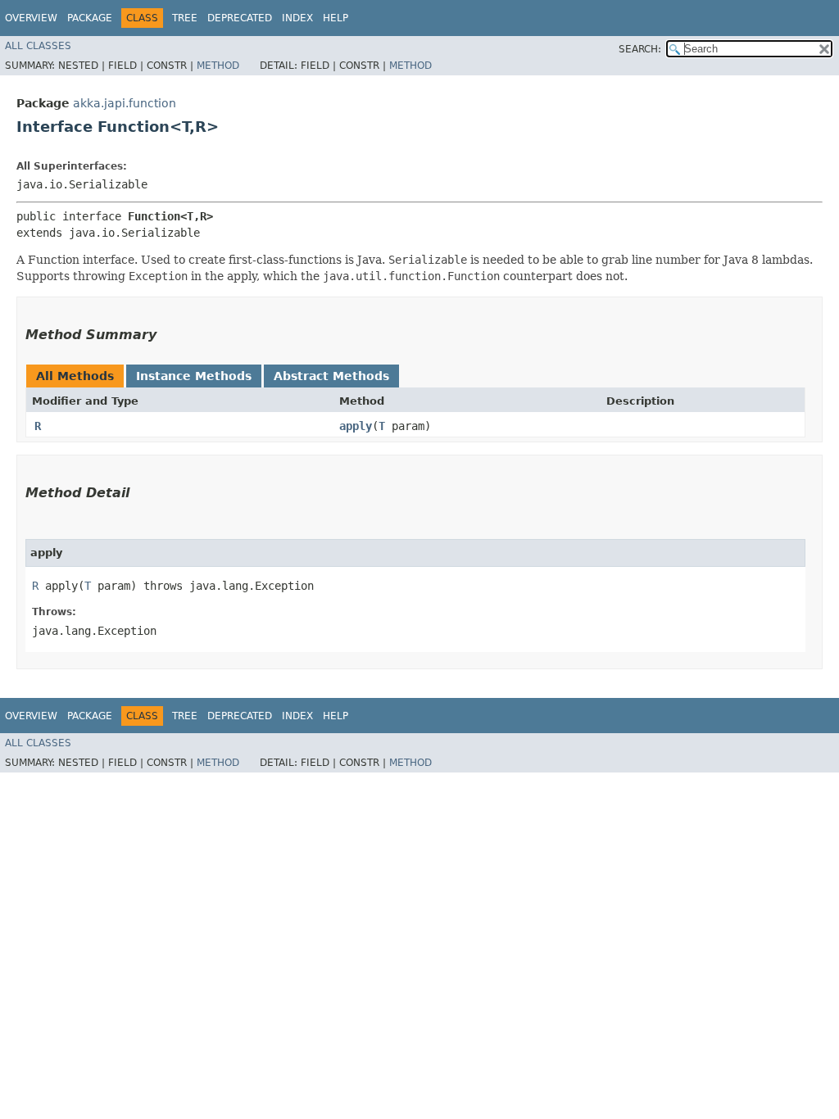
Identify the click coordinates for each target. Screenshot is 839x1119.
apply (355, 426)
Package (89, 18)
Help (335, 18)
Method (218, 65)
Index (297, 18)
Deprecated (239, 18)
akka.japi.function (124, 103)
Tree (184, 18)
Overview (31, 18)
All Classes (38, 46)
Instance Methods (194, 376)
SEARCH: (640, 49)
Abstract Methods (331, 376)
